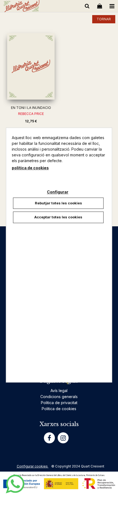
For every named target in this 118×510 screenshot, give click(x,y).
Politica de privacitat (59, 402)
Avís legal (59, 390)
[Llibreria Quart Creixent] (21, 7)
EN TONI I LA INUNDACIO (31, 108)
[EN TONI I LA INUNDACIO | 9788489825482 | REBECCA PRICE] (31, 66)
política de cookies (30, 167)
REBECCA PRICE (31, 114)
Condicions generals (59, 396)
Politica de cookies (59, 408)
